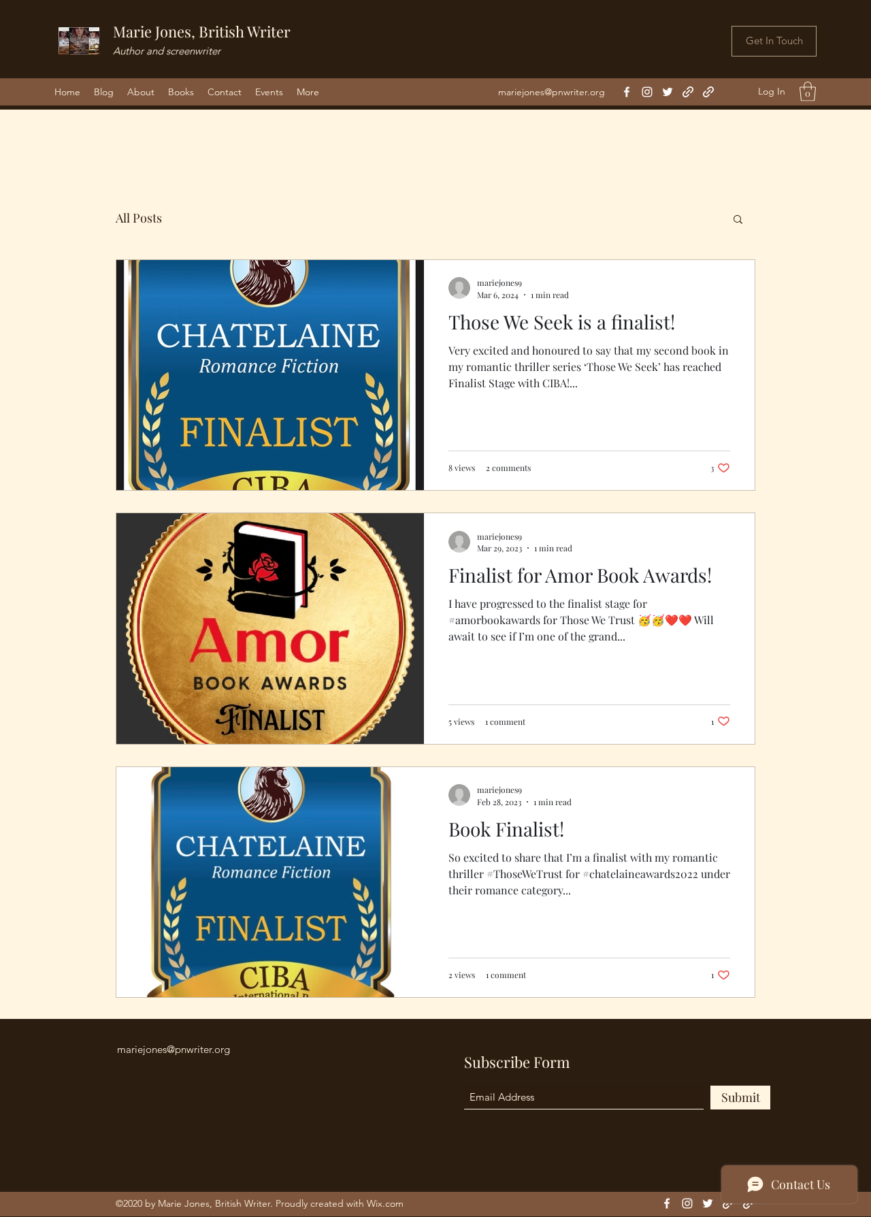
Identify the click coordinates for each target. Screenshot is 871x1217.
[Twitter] (667, 92)
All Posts (139, 218)
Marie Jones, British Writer (202, 31)
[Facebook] (627, 92)
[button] (808, 91)
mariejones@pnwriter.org (551, 92)
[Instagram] (647, 92)
